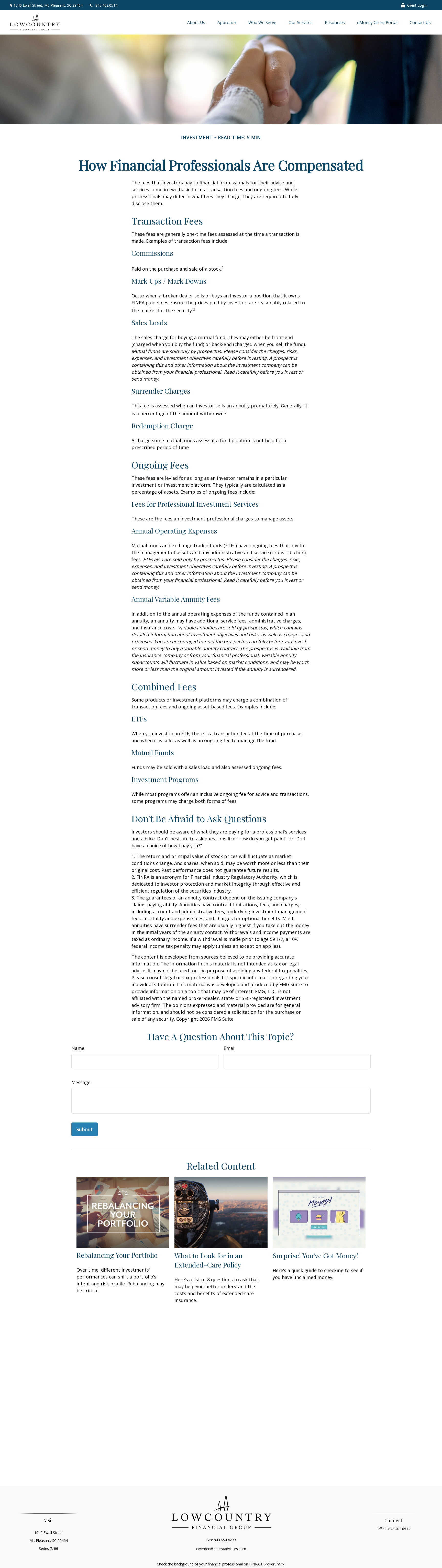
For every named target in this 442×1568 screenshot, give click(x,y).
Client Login (417, 5)
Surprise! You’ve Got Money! (315, 1255)
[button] (196, 22)
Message (81, 1082)
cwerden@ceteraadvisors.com (221, 1548)
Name (77, 1048)
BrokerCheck (273, 1564)
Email (230, 1048)
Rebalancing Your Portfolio (117, 1255)
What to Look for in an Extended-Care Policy (208, 1260)
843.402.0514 (106, 5)
